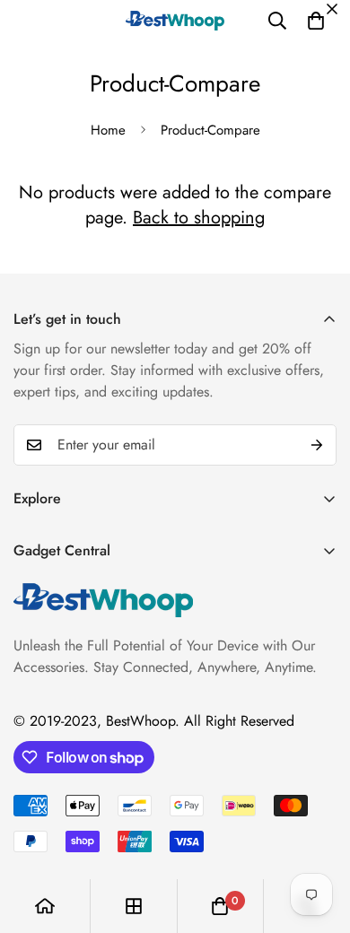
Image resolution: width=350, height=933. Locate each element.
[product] (45, 906)
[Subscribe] (317, 445)
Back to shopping (199, 218)
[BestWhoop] (175, 20)
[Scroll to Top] (318, 838)
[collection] (134, 906)
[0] (316, 20)
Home (108, 130)
